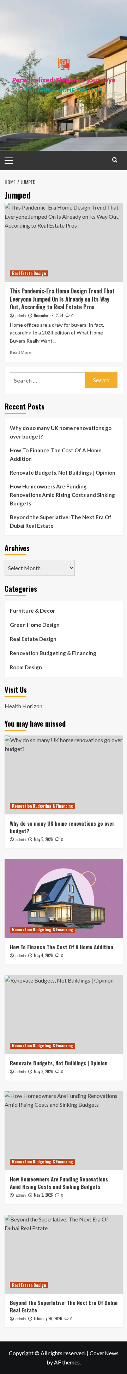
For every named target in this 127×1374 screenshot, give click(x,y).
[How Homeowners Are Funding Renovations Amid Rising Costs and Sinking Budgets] (64, 1130)
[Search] (114, 160)
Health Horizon (23, 706)
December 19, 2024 (48, 315)
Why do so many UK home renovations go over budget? (60, 432)
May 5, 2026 (43, 839)
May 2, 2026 (43, 1195)
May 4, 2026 (43, 955)
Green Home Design (35, 625)
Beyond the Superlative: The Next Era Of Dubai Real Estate (60, 521)
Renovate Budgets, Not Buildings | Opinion (62, 472)
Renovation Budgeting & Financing (53, 653)
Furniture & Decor (32, 610)
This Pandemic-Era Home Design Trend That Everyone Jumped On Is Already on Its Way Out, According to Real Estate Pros (62, 299)
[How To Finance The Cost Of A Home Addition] (64, 898)
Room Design (26, 667)
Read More (20, 352)
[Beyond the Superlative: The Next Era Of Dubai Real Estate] (64, 1254)
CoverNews (104, 1353)
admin (21, 316)
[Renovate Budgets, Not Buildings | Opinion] (64, 1014)
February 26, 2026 (48, 1318)
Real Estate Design (29, 273)
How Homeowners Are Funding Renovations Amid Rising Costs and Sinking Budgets (62, 494)
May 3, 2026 (43, 1071)
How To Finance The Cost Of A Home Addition (56, 454)
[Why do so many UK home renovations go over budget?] (64, 774)
